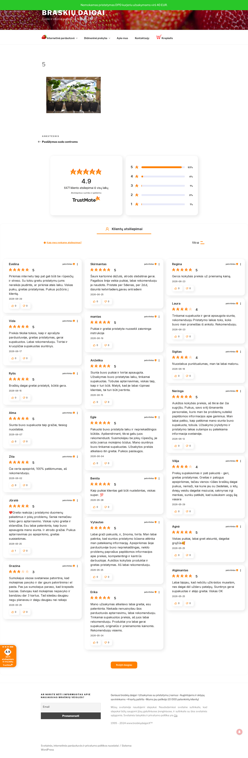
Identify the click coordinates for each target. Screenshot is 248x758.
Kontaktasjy (142, 38)
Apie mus (122, 38)
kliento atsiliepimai (86, 188)
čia (175, 715)
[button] (107, 229)
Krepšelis (167, 38)
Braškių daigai (73, 13)
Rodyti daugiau (124, 665)
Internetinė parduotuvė (61, 38)
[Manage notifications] (239, 732)
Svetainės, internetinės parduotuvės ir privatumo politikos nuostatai (80, 745)
